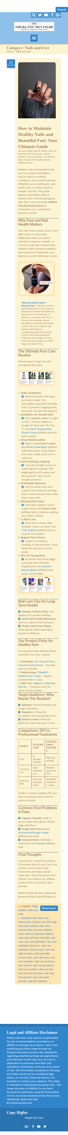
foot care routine (28, 926)
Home (10, 52)
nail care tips (45, 969)
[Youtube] (46, 15)
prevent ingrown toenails (32, 981)
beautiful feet (29, 918)
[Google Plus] (58, 15)
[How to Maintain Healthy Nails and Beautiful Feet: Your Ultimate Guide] (37, 92)
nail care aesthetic (35, 941)
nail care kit (25, 965)
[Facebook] (52, 15)
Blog (34, 906)
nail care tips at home (30, 973)
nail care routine (27, 969)
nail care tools (41, 977)
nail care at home (44, 961)
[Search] (34, 15)
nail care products (43, 965)
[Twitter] (40, 15)
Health (22, 910)
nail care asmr (41, 957)
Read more (49, 908)
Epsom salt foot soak (45, 922)
